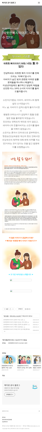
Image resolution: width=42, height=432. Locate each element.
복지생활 (6, 316)
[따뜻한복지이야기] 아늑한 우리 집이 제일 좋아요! (16, 329)
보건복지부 (5, 421)
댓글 (3, 375)
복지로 (3, 417)
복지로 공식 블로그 (9, 3)
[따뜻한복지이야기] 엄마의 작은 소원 (13, 320)
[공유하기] (10, 309)
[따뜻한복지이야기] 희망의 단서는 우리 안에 (15, 322)
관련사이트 (5, 411)
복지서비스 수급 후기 (15, 316)
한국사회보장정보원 (7, 419)
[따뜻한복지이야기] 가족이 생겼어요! (13, 327)
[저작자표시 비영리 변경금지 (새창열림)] (27, 309)
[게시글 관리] (13, 309)
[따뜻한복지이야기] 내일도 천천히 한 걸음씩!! (15, 324)
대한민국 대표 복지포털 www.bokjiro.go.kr (11, 389)
